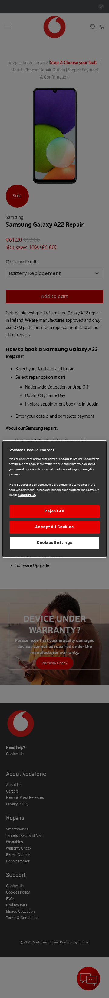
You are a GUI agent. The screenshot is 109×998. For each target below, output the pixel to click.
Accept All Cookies (54, 526)
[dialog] (54, 499)
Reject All (54, 511)
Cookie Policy (27, 495)
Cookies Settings (54, 542)
